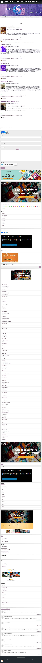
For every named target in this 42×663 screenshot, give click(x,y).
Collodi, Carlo (4, 308)
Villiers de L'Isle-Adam (5, 431)
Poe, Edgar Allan (4, 392)
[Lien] (10, 149)
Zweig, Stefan (4, 439)
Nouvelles (3, 218)
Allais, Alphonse (4, 284)
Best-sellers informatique (5, 552)
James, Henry (4, 346)
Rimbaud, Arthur (4, 397)
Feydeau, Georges (4, 328)
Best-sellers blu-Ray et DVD (5, 549)
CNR (2, 306)
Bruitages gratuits (4, 587)
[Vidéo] (13, 149)
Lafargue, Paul (4, 353)
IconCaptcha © (15, 165)
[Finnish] (31, 206)
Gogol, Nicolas (4, 338)
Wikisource (3, 605)
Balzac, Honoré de (4, 291)
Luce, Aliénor (4, 375)
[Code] (15, 149)
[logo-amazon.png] (1, 60)
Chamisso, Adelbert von (5, 304)
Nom (1, 135)
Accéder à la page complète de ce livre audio (11, 39)
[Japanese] (8, 206)
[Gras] (1, 149)
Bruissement (4, 486)
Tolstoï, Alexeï (4, 417)
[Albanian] (4, 208)
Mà (2, 499)
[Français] (2, 206)
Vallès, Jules (4, 422)
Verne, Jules (4, 427)
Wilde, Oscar (4, 434)
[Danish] (35, 206)
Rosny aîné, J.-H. (4, 400)
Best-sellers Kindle (4, 548)
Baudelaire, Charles (5, 294)
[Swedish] (21, 206)
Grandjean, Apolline (5, 340)
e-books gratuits (4, 590)
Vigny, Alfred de (4, 429)
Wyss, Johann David (5, 436)
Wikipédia (3, 432)
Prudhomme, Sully (5, 395)
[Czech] (37, 206)
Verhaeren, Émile (4, 424)
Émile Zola (11, 25)
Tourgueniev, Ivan (4, 419)
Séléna (3, 504)
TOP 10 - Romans (4, 538)
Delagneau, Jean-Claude (6, 318)
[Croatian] (39, 206)
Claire (2, 492)
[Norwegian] (27, 206)
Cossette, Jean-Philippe (5, 313)
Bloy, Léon (3, 299)
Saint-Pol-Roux (4, 405)
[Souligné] (3, 149)
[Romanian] (23, 206)
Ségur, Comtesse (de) (5, 410)
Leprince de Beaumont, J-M (6, 363)
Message (2, 147)
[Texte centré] (9, 149)
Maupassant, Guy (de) (5, 382)
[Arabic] (10, 206)
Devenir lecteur (4, 564)
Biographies (3, 213)
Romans (14, 29)
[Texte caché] (11, 149)
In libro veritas (4, 594)
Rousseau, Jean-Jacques (6, 402)
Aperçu (18, 149)
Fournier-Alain (4, 333)
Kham (2, 348)
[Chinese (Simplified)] (2, 208)
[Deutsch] (14, 206)
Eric (2, 489)
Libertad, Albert (4, 367)
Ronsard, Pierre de (5, 399)
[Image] (12, 149)
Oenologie (3, 220)
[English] (4, 206)
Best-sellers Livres (4, 546)
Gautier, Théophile (4, 336)
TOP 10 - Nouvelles (5, 541)
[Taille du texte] (4, 149)
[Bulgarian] (33, 206)
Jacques (3, 494)
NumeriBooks (4, 599)
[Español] (6, 206)
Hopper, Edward (4, 343)
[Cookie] (2, 661)
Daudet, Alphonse (4, 314)
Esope (3, 326)
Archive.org (3, 585)
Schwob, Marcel (4, 409)
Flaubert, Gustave (4, 331)
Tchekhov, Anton (4, 414)
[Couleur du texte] (6, 149)
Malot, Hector (4, 378)
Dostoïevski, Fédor (4, 323)
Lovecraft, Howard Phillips (6, 373)
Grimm (3, 341)
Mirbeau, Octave (4, 385)
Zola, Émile (3, 437)
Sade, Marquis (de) (5, 404)
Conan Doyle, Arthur (5, 309)
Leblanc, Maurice (4, 358)
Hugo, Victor (3, 345)
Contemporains (4, 215)
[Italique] (2, 149)
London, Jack (4, 368)
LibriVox (3, 597)
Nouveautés (3, 566)
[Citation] (7, 149)
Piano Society (4, 600)
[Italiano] (12, 206)
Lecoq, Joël (3, 360)
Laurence (3, 496)
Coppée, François (4, 311)
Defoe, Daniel (4, 316)
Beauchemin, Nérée (5, 296)
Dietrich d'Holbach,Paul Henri (6, 321)
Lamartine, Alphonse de (5, 355)
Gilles (2, 491)
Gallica (3, 592)
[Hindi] (29, 206)
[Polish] (25, 206)
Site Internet (3, 143)
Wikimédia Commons (5, 602)
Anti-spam (2, 162)
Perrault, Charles (4, 390)
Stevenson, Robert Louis (5, 412)
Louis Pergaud (4, 372)
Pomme (3, 501)
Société (3, 225)
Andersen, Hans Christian (6, 286)
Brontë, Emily (4, 301)
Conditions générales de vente (21, 657)
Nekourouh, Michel (5, 387)
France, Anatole (4, 335)
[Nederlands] (16, 206)
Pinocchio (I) (4, 557)
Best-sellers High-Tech (4, 551)
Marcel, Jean (4, 380)
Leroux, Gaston (4, 365)
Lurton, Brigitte (4, 377)
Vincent (3, 506)
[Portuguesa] (18, 206)
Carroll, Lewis (4, 303)
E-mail (2, 139)
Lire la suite (39, 614)
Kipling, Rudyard (4, 350)
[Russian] (20, 206)
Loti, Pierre (3, 370)
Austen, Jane (4, 289)
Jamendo (3, 595)
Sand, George (4, 407)
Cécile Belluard (4, 487)
